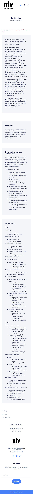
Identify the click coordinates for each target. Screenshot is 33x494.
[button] (20, 5)
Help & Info (5, 415)
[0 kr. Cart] (28, 5)
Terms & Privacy (7, 417)
